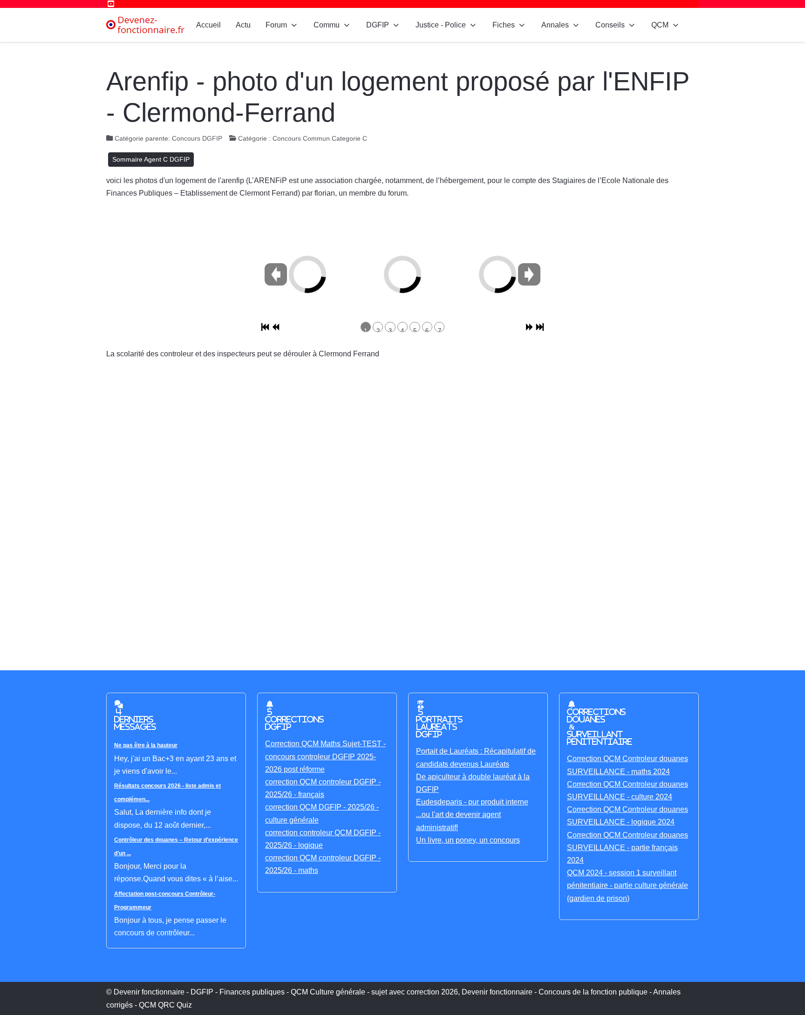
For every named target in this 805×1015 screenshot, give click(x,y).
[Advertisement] (385, 507)
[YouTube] (111, 4)
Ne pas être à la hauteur (145, 745)
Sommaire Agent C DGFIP (151, 159)
